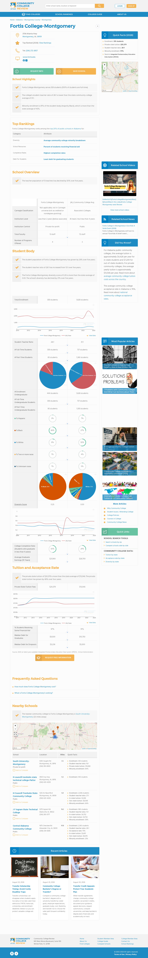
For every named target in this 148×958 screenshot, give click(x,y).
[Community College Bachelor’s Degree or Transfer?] (55, 867)
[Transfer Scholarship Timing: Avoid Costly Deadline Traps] (24, 867)
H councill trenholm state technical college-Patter (25, 779)
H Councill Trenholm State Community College (25, 795)
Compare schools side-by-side (117, 545)
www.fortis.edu (29, 57)
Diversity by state (112, 561)
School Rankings (127, 944)
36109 (39, 36)
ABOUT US (121, 14)
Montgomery (28, 36)
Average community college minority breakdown (64, 140)
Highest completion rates (54, 153)
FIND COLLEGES (33, 14)
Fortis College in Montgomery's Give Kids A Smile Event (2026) (118, 227)
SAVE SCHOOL (79, 71)
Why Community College (116, 508)
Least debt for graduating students (59, 159)
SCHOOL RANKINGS (64, 14)
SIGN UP (131, 6)
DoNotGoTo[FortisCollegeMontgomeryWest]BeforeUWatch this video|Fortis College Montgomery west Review (119, 202)
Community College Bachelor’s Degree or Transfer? (52, 889)
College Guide (102, 941)
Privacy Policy (131, 954)
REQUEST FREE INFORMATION (58, 657)
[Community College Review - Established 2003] (22, 6)
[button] (58, 728)
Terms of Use (119, 954)
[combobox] (68, 6)
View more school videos (119, 210)
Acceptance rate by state (115, 558)
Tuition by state (111, 555)
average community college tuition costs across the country (119, 278)
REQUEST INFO (36, 71)
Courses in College (114, 518)
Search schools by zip (114, 542)
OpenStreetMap (92, 749)
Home (82, 938)
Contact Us (125, 941)
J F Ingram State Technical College (25, 811)
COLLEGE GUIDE (95, 14)
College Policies (113, 515)
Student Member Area (105, 938)
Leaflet (84, 749)
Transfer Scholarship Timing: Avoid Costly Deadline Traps (21, 889)
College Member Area (129, 938)
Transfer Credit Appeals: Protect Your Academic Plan (84, 889)
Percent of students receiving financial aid (62, 146)
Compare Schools (103, 944)
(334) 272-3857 (32, 50)
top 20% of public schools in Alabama (65, 128)
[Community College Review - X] (12, 954)
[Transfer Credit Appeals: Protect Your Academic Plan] (85, 867)
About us (83, 941)
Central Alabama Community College (22, 827)
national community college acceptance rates (118, 296)
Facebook (16, 954)
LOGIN (119, 6)
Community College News (117, 522)
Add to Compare (22, 770)
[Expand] (15, 733)
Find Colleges (85, 944)
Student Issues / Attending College (120, 511)
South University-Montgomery (21, 763)
